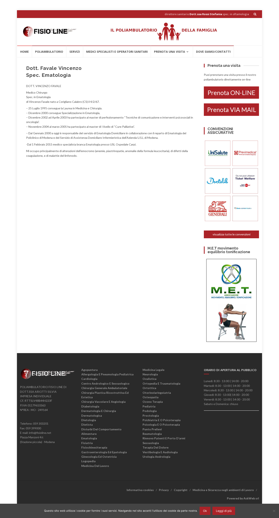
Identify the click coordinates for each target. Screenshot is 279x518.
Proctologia (151, 415)
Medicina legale (153, 369)
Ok (205, 510)
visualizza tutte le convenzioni (231, 234)
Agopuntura (89, 369)
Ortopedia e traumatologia (161, 383)
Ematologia (89, 438)
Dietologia (88, 420)
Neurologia (150, 374)
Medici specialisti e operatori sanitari (117, 52)
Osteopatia (150, 397)
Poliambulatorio (49, 52)
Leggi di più (224, 510)
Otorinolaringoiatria (157, 392)
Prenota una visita (169, 52)
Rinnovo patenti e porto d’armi (164, 438)
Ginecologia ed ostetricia (99, 456)
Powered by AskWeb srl (243, 498)
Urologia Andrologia (156, 456)
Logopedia (88, 461)
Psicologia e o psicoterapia (161, 424)
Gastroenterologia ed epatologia (104, 452)
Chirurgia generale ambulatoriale (104, 388)
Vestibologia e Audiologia (160, 452)
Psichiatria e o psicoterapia (162, 420)
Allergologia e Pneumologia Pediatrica (107, 374)
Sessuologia (151, 443)
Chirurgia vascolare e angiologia (103, 401)
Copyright (180, 490)
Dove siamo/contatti (213, 52)
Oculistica (149, 378)
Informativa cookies (140, 490)
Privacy (164, 490)
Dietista (87, 424)
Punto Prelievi (152, 429)
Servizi (74, 52)
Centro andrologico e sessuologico (105, 383)
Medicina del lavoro (95, 466)
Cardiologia (89, 378)
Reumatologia (152, 433)
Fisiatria (87, 443)
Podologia (150, 411)
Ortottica (149, 388)
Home (24, 52)
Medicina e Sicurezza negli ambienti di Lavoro (223, 490)
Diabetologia (90, 406)
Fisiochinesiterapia (94, 447)
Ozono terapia (153, 401)
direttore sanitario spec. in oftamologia (207, 14)
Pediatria (149, 406)
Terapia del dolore (156, 447)
